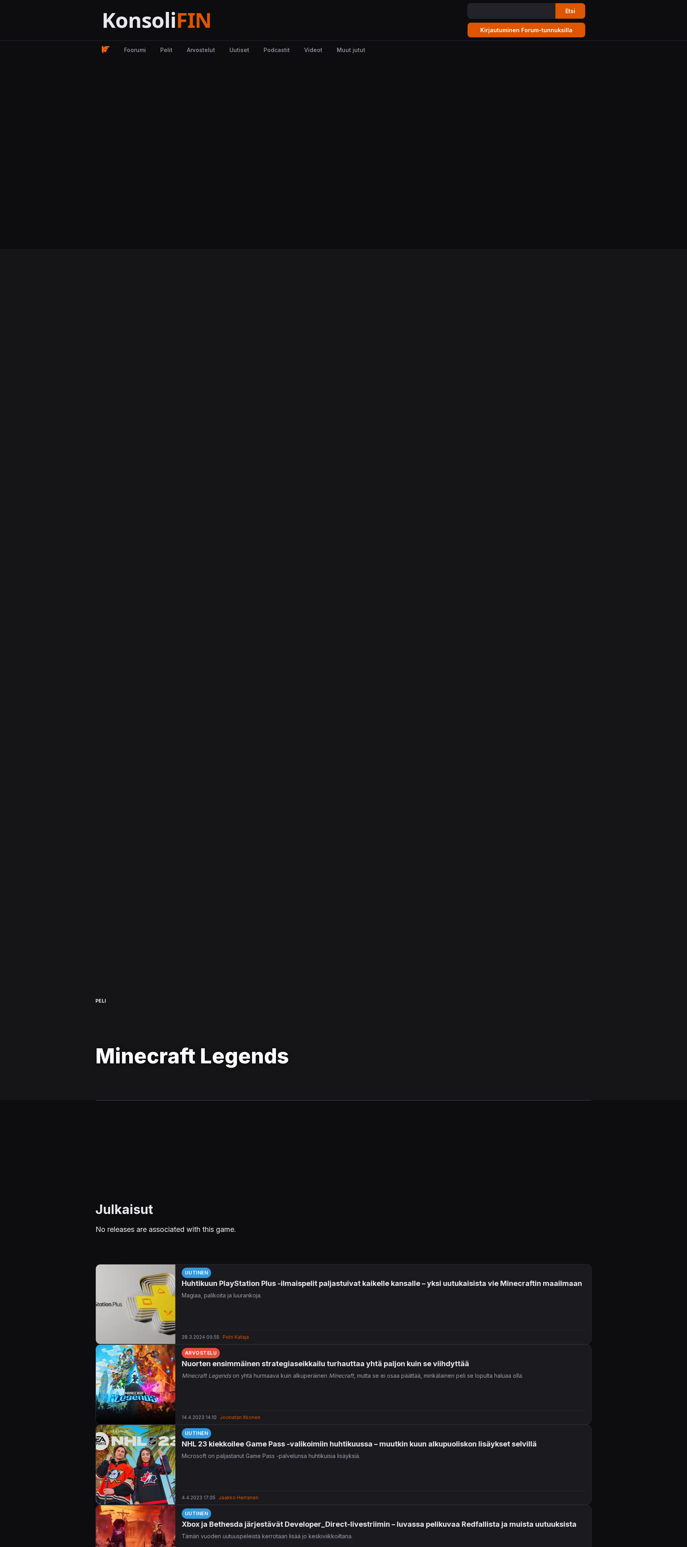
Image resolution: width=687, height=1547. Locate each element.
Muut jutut (351, 49)
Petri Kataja (236, 1337)
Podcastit (277, 49)
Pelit (166, 49)
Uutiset (239, 49)
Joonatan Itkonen (240, 1417)
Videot (313, 49)
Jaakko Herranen (238, 1498)
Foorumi (135, 49)
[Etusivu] (176, 20)
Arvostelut (201, 49)
